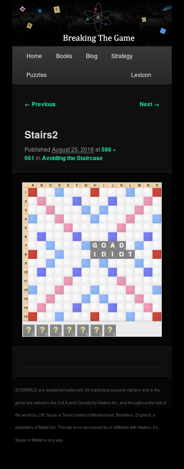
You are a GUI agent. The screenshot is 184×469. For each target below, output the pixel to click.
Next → (149, 104)
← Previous (40, 104)
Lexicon (141, 74)
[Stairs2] (91, 259)
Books (64, 55)
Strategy (122, 55)
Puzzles (36, 74)
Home (34, 55)
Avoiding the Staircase (72, 157)
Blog (92, 55)
